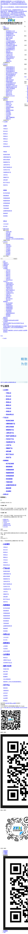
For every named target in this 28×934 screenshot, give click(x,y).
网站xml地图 (13, 703)
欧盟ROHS (8, 103)
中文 (25, 76)
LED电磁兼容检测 (10, 48)
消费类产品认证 (11, 323)
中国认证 (5, 128)
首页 (4, 26)
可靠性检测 (6, 208)
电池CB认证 (9, 92)
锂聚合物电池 (9, 77)
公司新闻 (5, 320)
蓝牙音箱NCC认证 (10, 30)
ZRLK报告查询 (9, 237)
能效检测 (5, 213)
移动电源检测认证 (10, 84)
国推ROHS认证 (9, 101)
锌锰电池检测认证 (10, 67)
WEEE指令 (8, 114)
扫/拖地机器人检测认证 (11, 45)
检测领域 (5, 190)
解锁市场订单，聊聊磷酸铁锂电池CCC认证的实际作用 (14, 11)
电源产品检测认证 (10, 56)
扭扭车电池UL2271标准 (11, 72)
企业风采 (8, 249)
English (5, 338)
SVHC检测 (8, 105)
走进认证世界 (15, 320)
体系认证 (5, 221)
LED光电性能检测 (10, 41)
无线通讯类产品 (10, 58)
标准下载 (8, 233)
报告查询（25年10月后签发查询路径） (15, 238)
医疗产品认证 (6, 182)
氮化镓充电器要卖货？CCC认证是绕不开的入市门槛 (13, 15)
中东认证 (5, 141)
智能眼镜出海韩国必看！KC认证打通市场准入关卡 (13, 1)
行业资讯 (10, 320)
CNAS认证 (5, 223)
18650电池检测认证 (10, 75)
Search (15, 258)
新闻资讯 (8, 251)
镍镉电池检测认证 (10, 68)
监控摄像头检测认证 (11, 42)
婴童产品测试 (9, 38)
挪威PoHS (8, 118)
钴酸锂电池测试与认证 (11, 87)
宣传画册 (8, 234)
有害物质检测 (6, 203)
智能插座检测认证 (10, 49)
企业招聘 (8, 253)
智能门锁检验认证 (10, 43)
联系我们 (8, 254)
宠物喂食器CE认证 (10, 35)
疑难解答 (8, 236)
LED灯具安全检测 (10, 46)
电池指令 (8, 108)
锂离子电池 (8, 78)
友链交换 (7, 703)
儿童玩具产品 (9, 55)
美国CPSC (8, 39)
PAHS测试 (8, 113)
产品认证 (5, 151)
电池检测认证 (9, 90)
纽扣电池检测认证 (10, 69)
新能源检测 (6, 195)
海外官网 (3, 703)
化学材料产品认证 (19, 323)
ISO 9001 (5, 226)
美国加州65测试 (10, 107)
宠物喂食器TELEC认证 (11, 32)
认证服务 (5, 125)
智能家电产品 (9, 52)
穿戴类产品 (8, 61)
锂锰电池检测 (9, 81)
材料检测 (5, 98)
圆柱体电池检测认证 (11, 74)
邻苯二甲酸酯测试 (10, 117)
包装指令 (8, 116)
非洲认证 (5, 143)
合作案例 (8, 250)
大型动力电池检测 (10, 88)
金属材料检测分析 (7, 210)
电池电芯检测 (6, 154)
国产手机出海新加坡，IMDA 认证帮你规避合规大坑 (13, 2)
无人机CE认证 (9, 36)
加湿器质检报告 (10, 33)
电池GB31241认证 (10, 95)
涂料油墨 (5, 179)
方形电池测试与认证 (11, 82)
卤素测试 (8, 111)
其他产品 (8, 51)
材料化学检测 (6, 159)
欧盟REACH (9, 104)
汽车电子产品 (9, 54)
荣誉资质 (8, 244)
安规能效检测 (6, 198)
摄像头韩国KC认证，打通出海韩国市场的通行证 (12, 12)
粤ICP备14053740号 (9, 707)
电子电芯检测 (6, 193)
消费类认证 (6, 28)
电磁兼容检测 (6, 200)
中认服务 (5, 121)
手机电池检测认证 (10, 71)
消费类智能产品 (7, 157)
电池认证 (5, 64)
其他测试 (5, 215)
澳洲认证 (5, 138)
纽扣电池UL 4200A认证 (11, 85)
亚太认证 (5, 131)
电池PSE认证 (9, 94)
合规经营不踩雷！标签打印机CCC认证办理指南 (12, 17)
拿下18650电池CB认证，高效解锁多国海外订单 (12, 9)
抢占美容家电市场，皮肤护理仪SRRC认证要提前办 (13, 14)
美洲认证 (5, 136)
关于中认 (5, 241)
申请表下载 (8, 231)
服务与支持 (6, 228)
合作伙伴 (8, 247)
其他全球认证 (6, 146)
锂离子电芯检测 (10, 79)
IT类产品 (8, 59)
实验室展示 (8, 246)
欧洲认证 (5, 133)
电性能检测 (6, 205)
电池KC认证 (9, 91)
